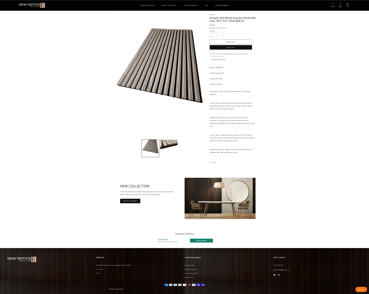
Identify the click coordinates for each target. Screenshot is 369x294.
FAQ (97, 273)
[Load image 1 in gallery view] (150, 148)
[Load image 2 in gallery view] (169, 148)
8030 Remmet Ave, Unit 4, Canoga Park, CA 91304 (113, 265)
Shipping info (189, 265)
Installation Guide (191, 273)
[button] (147, 5)
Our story (99, 269)
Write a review (201, 241)
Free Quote (361, 289)
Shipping (212, 27)
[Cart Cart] (347, 4)
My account (189, 277)
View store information (219, 59)
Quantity (212, 31)
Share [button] (213, 162)
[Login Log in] (340, 4)
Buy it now (230, 47)
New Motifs (119, 289)
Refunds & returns (191, 269)
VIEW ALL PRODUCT (130, 201)
